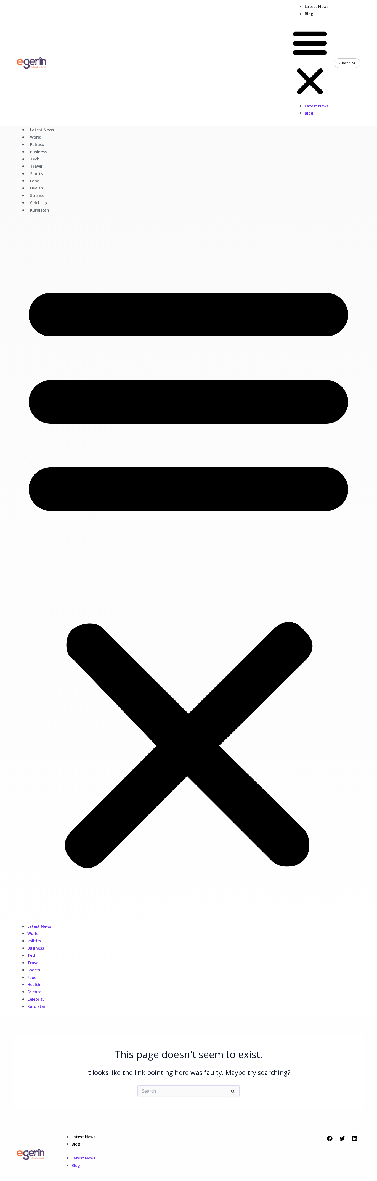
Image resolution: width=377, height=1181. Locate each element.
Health (36, 188)
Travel (36, 166)
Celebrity (38, 202)
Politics (37, 144)
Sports (36, 173)
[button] (309, 63)
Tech (34, 159)
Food (34, 180)
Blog (309, 13)
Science (37, 195)
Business (38, 151)
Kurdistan (39, 210)
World (35, 137)
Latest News (316, 6)
